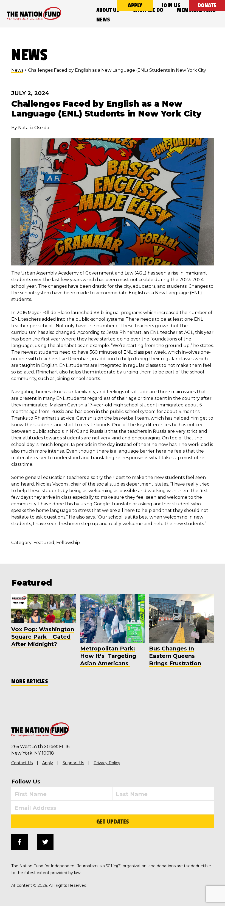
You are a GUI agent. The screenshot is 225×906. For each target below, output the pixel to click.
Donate (207, 5)
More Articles (29, 681)
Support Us (73, 762)
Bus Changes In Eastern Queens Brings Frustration (175, 656)
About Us (107, 10)
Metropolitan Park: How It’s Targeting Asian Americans (108, 656)
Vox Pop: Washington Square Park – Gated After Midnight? (42, 636)
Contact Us (22, 762)
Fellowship (68, 542)
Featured (43, 542)
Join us (171, 5)
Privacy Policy (107, 762)
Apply (135, 5)
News (103, 19)
